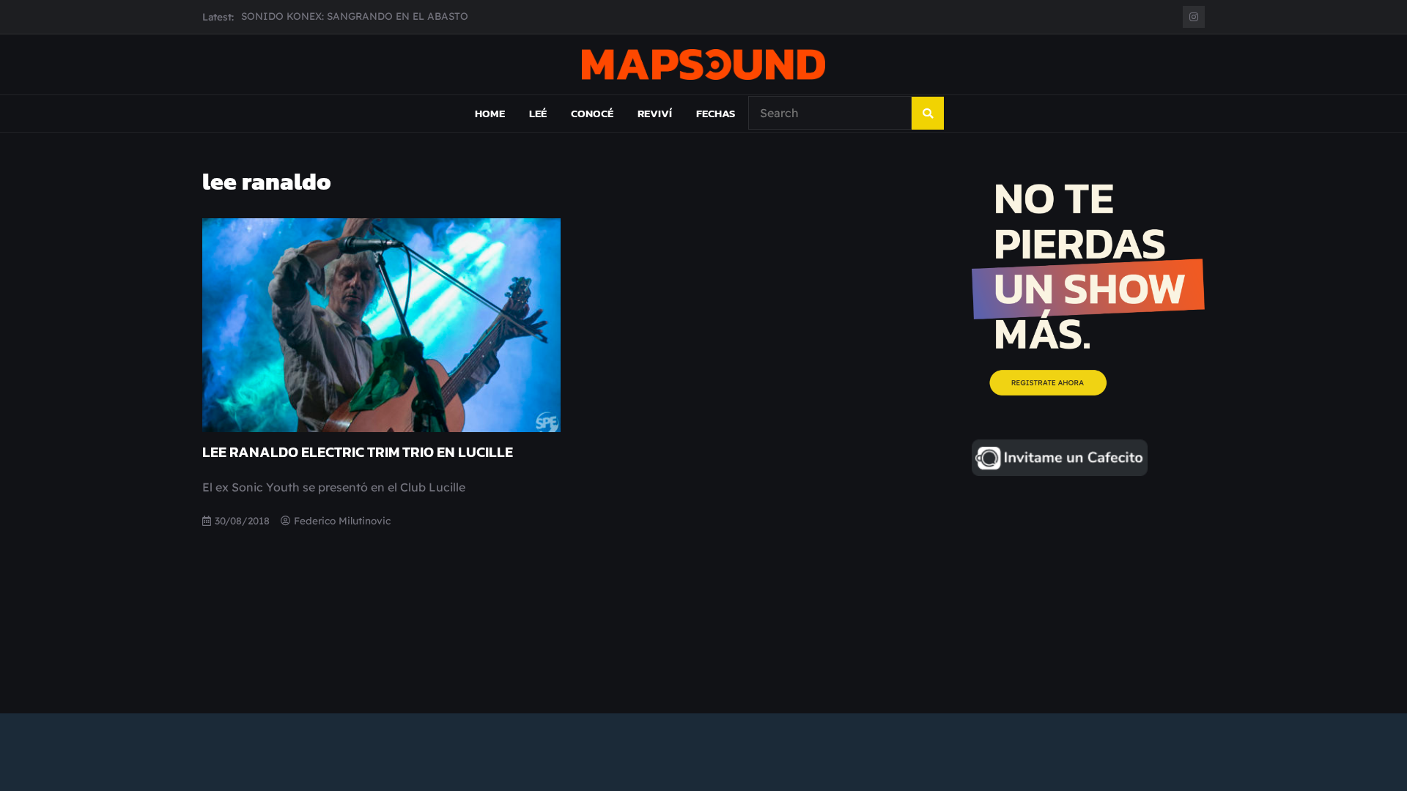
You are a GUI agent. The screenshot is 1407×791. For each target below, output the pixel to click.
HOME (490, 113)
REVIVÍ (655, 113)
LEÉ (538, 113)
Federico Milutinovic (342, 520)
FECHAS (715, 113)
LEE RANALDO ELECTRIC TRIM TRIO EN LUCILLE (357, 452)
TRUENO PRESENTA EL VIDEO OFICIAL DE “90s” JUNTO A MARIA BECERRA (428, 17)
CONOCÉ (592, 113)
